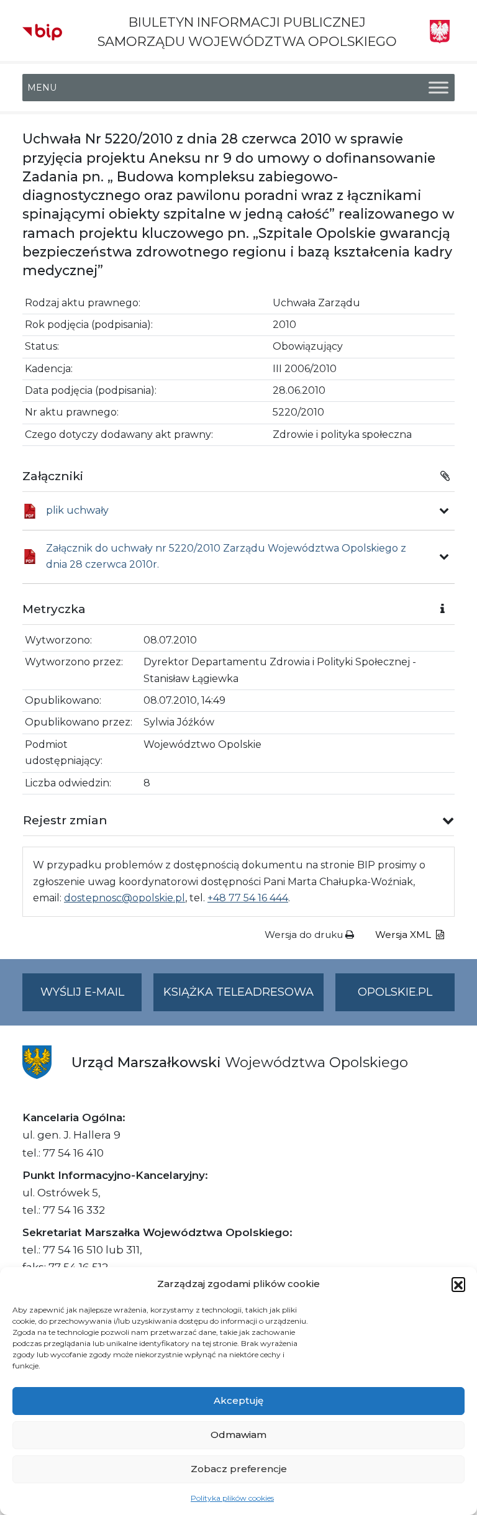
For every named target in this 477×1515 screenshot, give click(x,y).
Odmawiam (238, 1434)
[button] (458, 1284)
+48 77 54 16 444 (247, 898)
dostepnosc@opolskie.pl (124, 898)
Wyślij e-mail (91, 998)
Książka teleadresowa (238, 992)
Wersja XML (404, 934)
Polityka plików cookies (232, 1498)
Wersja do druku (305, 934)
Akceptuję (238, 1400)
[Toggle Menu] (438, 88)
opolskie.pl (395, 992)
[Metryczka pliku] (444, 510)
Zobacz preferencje (239, 1469)
